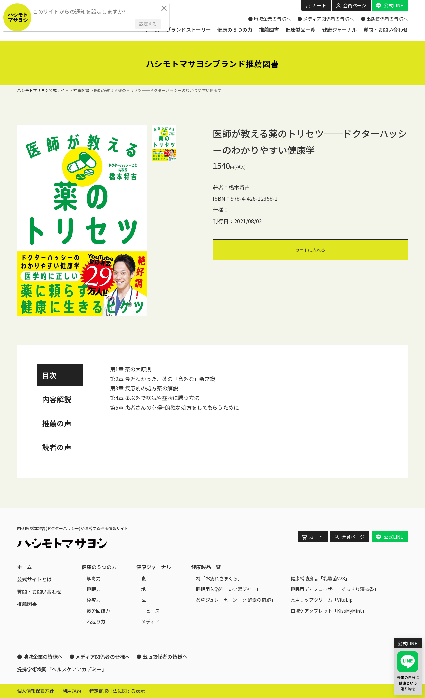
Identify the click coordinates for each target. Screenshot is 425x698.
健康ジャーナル (339, 29)
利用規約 (71, 690)
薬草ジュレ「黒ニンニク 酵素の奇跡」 (236, 599)
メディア (150, 621)
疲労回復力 (98, 610)
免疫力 (94, 599)
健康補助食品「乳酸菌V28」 (320, 578)
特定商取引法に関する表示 (117, 690)
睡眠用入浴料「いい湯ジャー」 (228, 589)
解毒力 (94, 578)
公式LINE (393, 5)
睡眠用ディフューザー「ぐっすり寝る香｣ (333, 589)
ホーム (24, 566)
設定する (148, 23)
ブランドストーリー (188, 29)
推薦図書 (269, 29)
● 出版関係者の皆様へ (384, 18)
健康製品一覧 (300, 29)
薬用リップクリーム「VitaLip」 (324, 599)
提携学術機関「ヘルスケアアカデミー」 (62, 669)
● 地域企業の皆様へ (269, 18)
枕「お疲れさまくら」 (219, 578)
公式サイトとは (34, 579)
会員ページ (354, 5)
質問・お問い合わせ (385, 29)
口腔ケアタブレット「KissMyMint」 (329, 610)
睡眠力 (94, 589)
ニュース (150, 610)
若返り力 (96, 621)
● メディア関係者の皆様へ (326, 18)
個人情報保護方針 (35, 690)
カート (319, 5)
